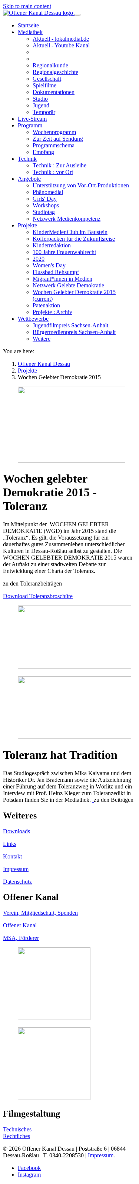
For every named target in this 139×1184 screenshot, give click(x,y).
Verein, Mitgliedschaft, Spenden (40, 913)
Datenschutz (17, 881)
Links (9, 844)
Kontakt (12, 856)
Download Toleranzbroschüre (38, 596)
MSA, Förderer (21, 938)
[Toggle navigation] (77, 15)
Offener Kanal (20, 925)
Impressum (16, 869)
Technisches (17, 1129)
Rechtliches (16, 1136)
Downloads (16, 831)
